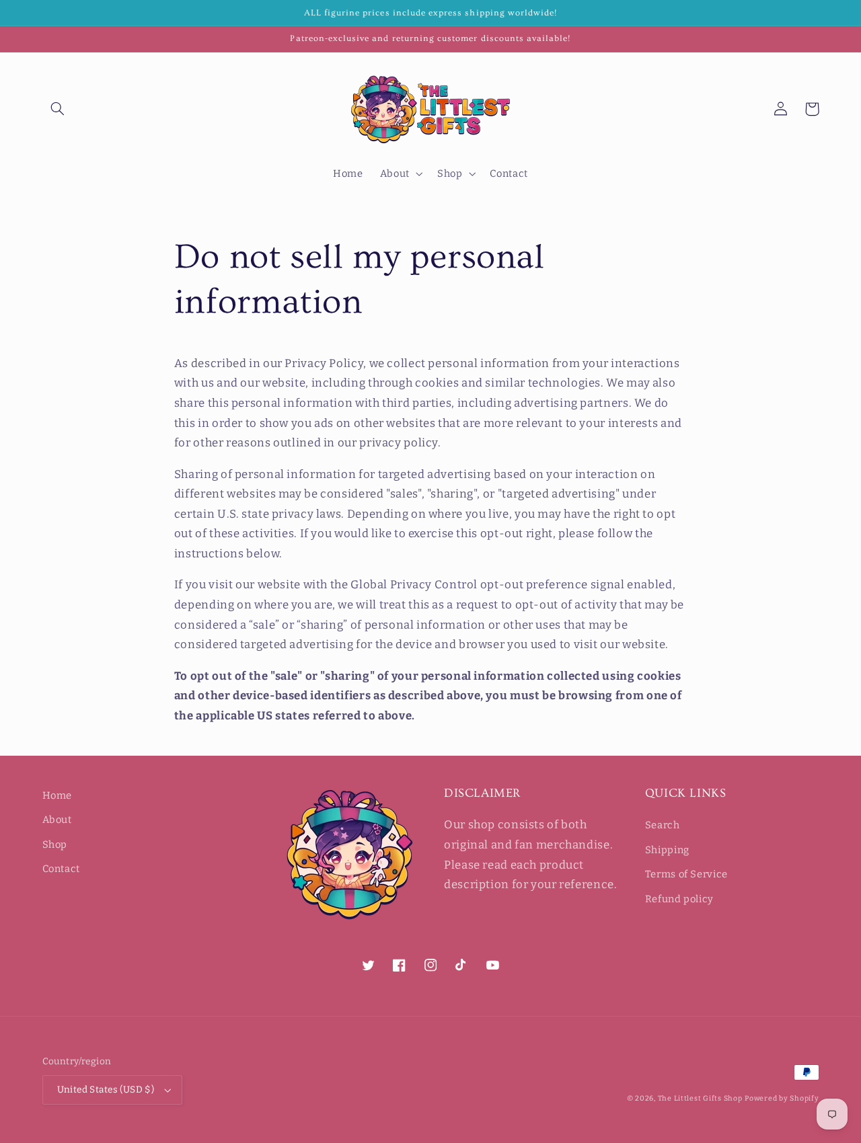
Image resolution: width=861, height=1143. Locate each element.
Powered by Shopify (782, 1098)
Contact (61, 869)
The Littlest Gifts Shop (700, 1098)
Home (57, 795)
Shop (55, 844)
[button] (57, 108)
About (57, 820)
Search (662, 825)
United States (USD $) (106, 1089)
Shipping (667, 850)
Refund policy (679, 899)
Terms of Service (686, 874)
